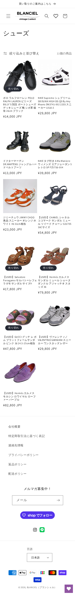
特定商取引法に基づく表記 (26, 436)
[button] (8, 16)
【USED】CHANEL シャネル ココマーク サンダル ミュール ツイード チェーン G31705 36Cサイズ (54, 222)
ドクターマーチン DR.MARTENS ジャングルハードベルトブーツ (20, 164)
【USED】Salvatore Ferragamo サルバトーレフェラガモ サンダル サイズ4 (20, 280)
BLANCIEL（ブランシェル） (42, 587)
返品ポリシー (17, 464)
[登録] (58, 500)
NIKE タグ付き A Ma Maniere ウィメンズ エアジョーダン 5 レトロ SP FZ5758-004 (55, 164)
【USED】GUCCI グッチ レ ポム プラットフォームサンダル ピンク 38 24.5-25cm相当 (19, 340)
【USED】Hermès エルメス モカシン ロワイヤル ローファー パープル (19, 396)
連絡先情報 (16, 445)
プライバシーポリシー (23, 455)
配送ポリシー (17, 474)
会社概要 (14, 426)
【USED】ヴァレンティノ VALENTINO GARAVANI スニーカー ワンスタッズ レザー (54, 340)
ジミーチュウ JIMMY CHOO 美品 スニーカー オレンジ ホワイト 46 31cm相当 (19, 220)
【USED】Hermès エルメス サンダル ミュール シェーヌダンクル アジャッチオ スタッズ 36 (54, 281)
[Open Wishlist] (55, 16)
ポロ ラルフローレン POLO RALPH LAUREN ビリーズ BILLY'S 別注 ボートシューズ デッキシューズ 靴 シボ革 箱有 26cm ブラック (19, 104)
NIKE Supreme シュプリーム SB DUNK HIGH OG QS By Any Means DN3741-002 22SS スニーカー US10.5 (54, 102)
